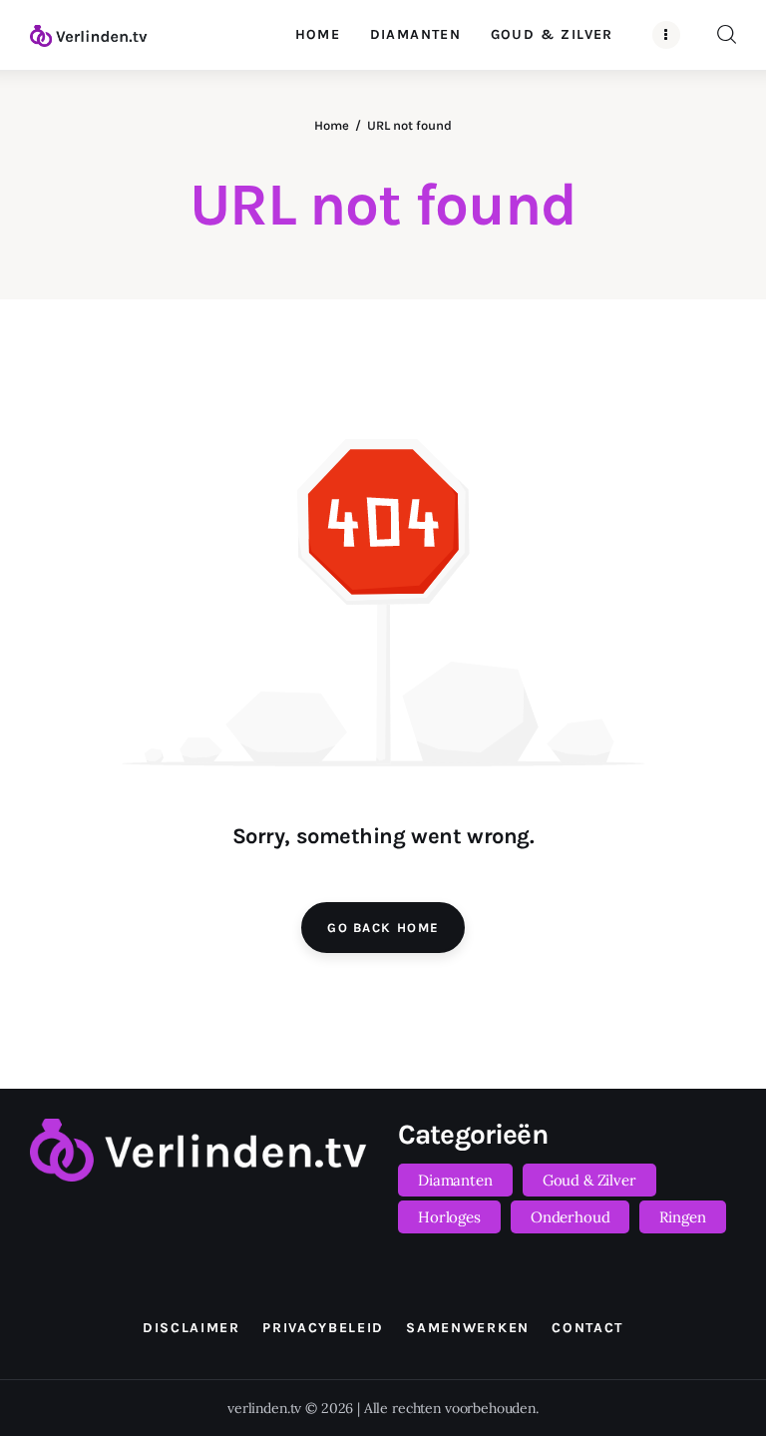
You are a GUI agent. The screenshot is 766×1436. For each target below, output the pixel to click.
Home (331, 125)
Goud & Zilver (589, 1180)
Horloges (449, 1216)
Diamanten (455, 1180)
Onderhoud (570, 1216)
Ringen (682, 1216)
